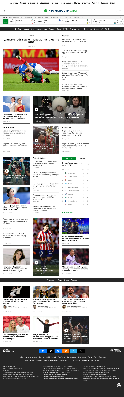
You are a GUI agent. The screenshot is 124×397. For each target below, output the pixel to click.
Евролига (76, 17)
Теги (95, 357)
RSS (92, 360)
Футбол (31, 35)
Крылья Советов (73, 201)
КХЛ (66, 17)
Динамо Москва (73, 187)
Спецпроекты (29, 360)
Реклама (39, 360)
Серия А (47, 17)
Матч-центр (5, 21)
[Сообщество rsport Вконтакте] (58, 351)
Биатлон (41, 357)
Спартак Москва (73, 176)
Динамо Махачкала (74, 190)
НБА (82, 17)
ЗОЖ (48, 357)
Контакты (85, 360)
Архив (97, 360)
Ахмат (70, 197)
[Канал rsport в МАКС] (43, 351)
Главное (5, 17)
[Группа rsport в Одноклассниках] (65, 351)
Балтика (70, 194)
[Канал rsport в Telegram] (73, 351)
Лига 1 (61, 17)
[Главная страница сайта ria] (55, 11)
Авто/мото (61, 357)
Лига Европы (28, 17)
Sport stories (82, 357)
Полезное (102, 357)
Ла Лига (40, 17)
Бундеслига (54, 17)
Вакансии (6, 370)
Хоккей (54, 357)
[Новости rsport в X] (81, 351)
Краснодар (71, 173)
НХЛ (70, 17)
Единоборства (71, 357)
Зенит (70, 183)
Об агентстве (75, 360)
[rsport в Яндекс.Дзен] (50, 351)
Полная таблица (67, 212)
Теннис (90, 357)
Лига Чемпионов (14, 17)
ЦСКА (69, 180)
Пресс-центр (64, 360)
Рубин (70, 204)
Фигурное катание (31, 357)
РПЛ (22, 17)
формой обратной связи (101, 372)
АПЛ (35, 17)
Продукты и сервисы (51, 360)
